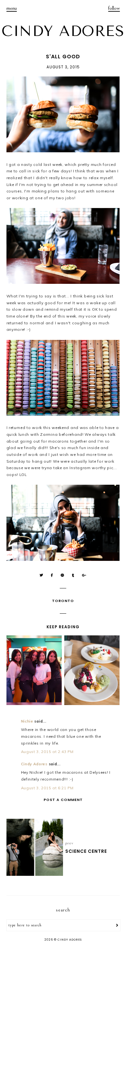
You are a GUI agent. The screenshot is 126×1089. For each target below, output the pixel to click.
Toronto (63, 600)
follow (114, 8)
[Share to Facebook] (52, 575)
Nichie (27, 721)
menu (11, 8)
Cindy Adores (34, 763)
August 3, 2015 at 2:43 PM (47, 751)
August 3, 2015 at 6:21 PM (47, 787)
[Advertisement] (63, 1016)
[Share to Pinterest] (62, 575)
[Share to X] (41, 575)
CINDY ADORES (63, 31)
